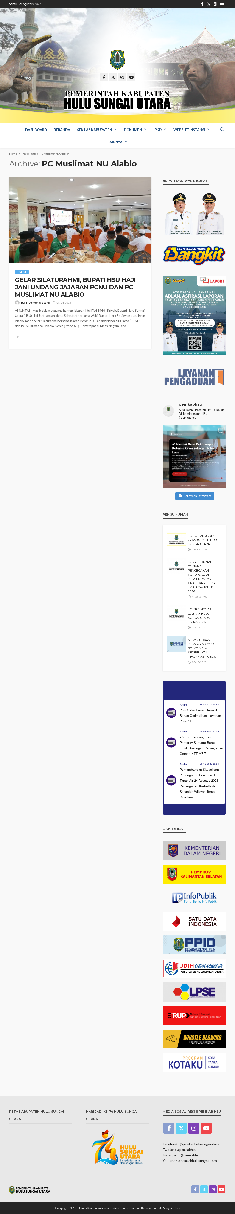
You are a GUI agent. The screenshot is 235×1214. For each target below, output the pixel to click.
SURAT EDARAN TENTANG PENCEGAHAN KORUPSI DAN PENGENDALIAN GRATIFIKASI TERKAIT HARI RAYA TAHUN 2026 (203, 576)
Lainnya (115, 142)
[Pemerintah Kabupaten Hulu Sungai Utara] (117, 60)
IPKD (158, 130)
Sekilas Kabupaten (94, 130)
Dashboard (36, 130)
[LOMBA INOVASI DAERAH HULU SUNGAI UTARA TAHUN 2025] (176, 613)
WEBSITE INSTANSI (189, 130)
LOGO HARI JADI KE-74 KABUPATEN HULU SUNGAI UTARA (203, 540)
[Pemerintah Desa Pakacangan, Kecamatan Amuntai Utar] (194, 456)
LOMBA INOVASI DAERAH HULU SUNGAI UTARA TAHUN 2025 (200, 615)
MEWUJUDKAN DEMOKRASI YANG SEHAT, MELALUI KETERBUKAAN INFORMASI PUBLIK (202, 648)
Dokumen (133, 130)
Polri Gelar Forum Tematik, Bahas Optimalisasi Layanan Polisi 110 (200, 715)
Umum (22, 271)
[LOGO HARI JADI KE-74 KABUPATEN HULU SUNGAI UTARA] (176, 539)
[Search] (222, 129)
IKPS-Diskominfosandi (35, 302)
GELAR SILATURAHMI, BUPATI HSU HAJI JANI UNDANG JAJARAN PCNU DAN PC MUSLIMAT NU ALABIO (75, 287)
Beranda (62, 130)
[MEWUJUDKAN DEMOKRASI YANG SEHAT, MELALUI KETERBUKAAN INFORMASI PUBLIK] (176, 644)
